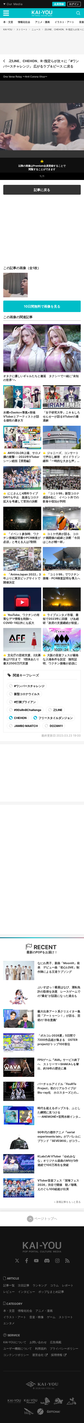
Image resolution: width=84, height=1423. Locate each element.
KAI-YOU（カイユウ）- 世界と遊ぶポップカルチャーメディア (42, 13)
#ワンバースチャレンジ (28, 686)
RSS (67, 1260)
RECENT (44, 947)
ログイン (74, 4)
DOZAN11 (56, 726)
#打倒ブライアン (24, 702)
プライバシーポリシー (64, 1348)
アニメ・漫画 (44, 1310)
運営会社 (38, 1355)
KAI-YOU (7, 29)
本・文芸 (9, 1310)
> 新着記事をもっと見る (67, 1201)
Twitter (17, 1260)
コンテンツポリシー (16, 1355)
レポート (67, 1285)
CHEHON (20, 718)
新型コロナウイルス (26, 694)
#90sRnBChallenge (27, 710)
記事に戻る (42, 190)
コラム (54, 1285)
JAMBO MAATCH (25, 726)
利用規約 (40, 1348)
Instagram (57, 1260)
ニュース (36, 29)
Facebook (26, 1260)
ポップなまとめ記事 (51, 1291)
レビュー (9, 1291)
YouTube (36, 1260)
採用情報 (56, 1355)
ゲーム (51, 1317)
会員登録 (59, 4)
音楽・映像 (36, 1317)
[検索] (78, 13)
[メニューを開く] (6, 13)
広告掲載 (55, 1342)
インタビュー (26, 1291)
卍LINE (57, 710)
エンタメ (9, 1323)
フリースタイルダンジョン (55, 718)
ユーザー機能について (17, 1348)
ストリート (22, 29)
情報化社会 (25, 1310)
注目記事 (23, 1285)
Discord (47, 1260)
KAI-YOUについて (14, 1342)
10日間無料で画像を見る (42, 306)
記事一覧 (9, 1285)
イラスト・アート (14, 1317)
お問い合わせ (38, 1342)
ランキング (40, 1285)
